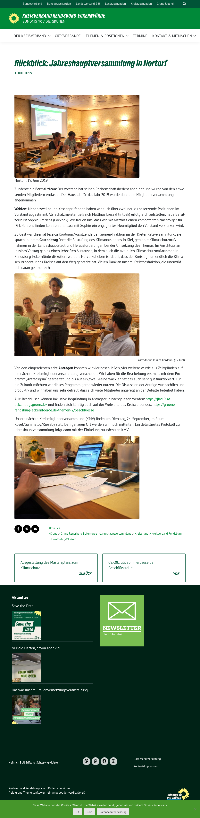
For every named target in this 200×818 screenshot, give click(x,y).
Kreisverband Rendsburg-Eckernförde (63, 16)
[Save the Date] (26, 625)
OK (77, 812)
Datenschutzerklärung (113, 812)
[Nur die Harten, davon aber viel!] (26, 667)
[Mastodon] (95, 761)
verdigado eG (76, 792)
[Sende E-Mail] (35, 529)
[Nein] (195, 809)
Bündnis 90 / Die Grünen (43, 21)
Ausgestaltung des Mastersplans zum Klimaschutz (56, 568)
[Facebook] (104, 761)
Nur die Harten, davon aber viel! (37, 648)
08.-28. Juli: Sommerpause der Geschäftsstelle (143, 568)
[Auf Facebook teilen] (18, 529)
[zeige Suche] (184, 4)
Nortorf (71, 539)
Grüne (53, 533)
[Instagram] (113, 761)
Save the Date (22, 605)
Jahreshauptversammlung (115, 533)
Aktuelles (54, 528)
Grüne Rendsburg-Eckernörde (79, 533)
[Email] (86, 761)
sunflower (39, 792)
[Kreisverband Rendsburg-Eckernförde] (14, 18)
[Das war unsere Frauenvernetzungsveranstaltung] (26, 709)
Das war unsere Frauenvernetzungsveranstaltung (50, 690)
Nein (89, 812)
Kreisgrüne (141, 533)
